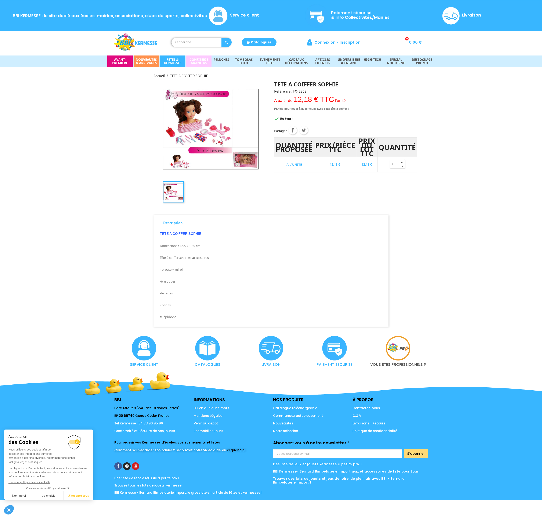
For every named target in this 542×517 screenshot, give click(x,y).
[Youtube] (135, 466)
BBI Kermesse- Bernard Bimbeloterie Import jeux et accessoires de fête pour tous (346, 471)
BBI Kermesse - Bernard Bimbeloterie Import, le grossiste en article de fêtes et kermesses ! (188, 492)
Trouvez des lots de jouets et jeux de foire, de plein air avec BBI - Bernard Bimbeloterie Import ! (339, 480)
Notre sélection (285, 431)
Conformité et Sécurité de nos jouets (144, 431)
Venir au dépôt (206, 423)
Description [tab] (173, 222)
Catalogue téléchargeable (295, 408)
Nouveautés (283, 423)
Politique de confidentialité (375, 431)
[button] (259, 42)
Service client (244, 15)
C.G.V (357, 415)
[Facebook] (118, 466)
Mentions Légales (208, 415)
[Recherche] (226, 42)
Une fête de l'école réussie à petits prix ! (146, 478)
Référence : (283, 91)
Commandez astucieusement (298, 415)
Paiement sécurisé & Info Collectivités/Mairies (360, 15)
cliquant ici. (236, 450)
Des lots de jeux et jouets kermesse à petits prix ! (317, 464)
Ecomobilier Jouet (208, 431)
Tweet (303, 130)
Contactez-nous (366, 408)
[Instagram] (127, 466)
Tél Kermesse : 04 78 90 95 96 (138, 423)
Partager (292, 130)
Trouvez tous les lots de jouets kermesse (147, 485)
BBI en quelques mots (211, 408)
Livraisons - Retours (369, 423)
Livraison (471, 15)
